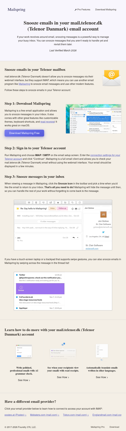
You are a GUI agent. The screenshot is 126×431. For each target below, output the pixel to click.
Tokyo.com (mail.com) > (76, 415)
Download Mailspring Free (24, 133)
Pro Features (83, 9)
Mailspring (16, 9)
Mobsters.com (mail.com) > (44, 415)
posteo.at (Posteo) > (15, 415)
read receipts (47, 121)
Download (114, 426)
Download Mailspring (105, 9)
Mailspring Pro (98, 426)
